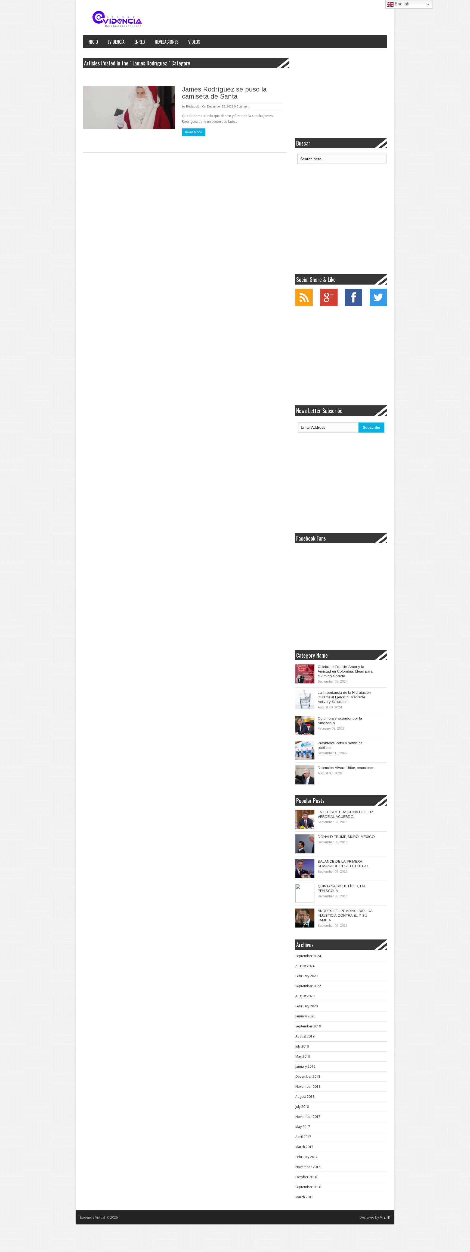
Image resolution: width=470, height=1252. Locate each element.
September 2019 (308, 1026)
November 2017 (307, 1116)
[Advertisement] (341, 93)
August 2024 (304, 966)
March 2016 (304, 1197)
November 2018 (307, 1086)
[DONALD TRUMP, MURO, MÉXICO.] (304, 843)
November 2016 (307, 1167)
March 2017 (304, 1146)
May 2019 (302, 1056)
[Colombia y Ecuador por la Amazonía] (304, 725)
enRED (139, 42)
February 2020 (306, 1006)
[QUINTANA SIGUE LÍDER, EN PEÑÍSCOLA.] (304, 893)
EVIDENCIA (116, 42)
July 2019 (302, 1046)
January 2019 (305, 1066)
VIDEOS (194, 42)
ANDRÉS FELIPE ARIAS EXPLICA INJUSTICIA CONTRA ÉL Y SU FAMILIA (345, 915)
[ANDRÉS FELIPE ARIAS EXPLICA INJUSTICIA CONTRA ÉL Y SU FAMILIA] (304, 918)
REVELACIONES (166, 42)
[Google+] (329, 304)
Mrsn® (385, 1217)
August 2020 (304, 996)
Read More (193, 132)
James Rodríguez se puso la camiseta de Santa (224, 93)
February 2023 (306, 976)
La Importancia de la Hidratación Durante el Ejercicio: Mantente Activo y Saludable (344, 697)
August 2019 (304, 1036)
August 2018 (304, 1096)
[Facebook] (353, 304)
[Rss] (304, 304)
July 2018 (302, 1106)
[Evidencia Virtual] (117, 19)
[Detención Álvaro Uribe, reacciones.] (304, 774)
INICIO (93, 42)
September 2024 (308, 956)
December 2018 (307, 1076)
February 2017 (306, 1157)
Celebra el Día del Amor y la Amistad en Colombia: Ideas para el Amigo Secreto (345, 671)
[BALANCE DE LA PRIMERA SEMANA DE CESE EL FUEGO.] (304, 868)
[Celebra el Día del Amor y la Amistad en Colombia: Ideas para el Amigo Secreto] (304, 673)
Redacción (193, 106)
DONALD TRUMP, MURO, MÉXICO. (347, 837)
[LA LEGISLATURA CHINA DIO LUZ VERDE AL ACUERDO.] (304, 819)
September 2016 (308, 1187)
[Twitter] (378, 304)
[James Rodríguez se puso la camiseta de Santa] (129, 107)
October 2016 (306, 1177)
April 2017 (303, 1136)
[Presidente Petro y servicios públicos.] (304, 750)
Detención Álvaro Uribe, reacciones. (346, 768)
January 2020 (305, 1016)
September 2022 (308, 986)
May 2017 (302, 1126)
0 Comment (241, 106)
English (401, 4)
